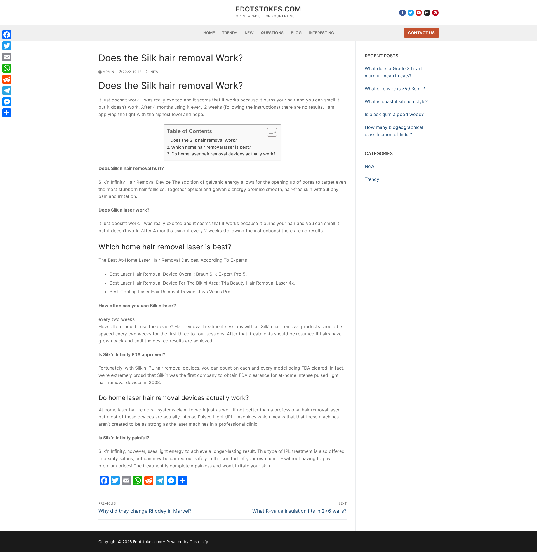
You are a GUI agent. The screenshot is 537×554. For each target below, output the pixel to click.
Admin (108, 72)
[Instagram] (427, 13)
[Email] (6, 57)
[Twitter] (411, 13)
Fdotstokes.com (268, 9)
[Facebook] (402, 13)
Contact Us (421, 32)
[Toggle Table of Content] (269, 132)
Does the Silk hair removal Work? (203, 140)
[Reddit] (6, 79)
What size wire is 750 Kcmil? (395, 88)
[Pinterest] (435, 13)
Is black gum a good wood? (394, 114)
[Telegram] (6, 90)
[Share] (6, 113)
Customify (199, 541)
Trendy (372, 179)
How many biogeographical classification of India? (394, 130)
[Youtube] (419, 13)
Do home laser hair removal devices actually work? (223, 154)
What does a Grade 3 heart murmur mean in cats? (393, 72)
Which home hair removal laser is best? (211, 147)
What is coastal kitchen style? (396, 101)
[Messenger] (6, 101)
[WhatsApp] (6, 68)
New (153, 72)
